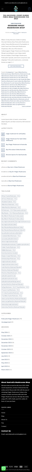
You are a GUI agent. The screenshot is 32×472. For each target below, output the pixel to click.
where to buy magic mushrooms (10, 304)
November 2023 (6, 346)
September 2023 (6, 352)
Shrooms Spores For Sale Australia (16, 154)
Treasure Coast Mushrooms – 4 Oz (10, 290)
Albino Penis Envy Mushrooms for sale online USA (13, 75)
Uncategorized (16, 23)
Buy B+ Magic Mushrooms (18, 171)
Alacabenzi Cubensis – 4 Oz (8, 201)
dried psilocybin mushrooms (9, 244)
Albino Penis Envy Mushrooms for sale (20, 74)
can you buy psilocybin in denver (10, 238)
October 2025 (5, 336)
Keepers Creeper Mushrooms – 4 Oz (11, 256)
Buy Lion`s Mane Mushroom (16, 167)
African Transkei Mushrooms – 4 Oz (11, 196)
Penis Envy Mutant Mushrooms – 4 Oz (11, 273)
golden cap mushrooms (23, 244)
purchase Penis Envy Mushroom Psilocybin (12, 284)
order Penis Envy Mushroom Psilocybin (11, 267)
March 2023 (5, 369)
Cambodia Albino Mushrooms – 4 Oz (11, 236)
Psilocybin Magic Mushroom (10, 318)
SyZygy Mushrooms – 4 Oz (8, 287)
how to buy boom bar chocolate (19, 97)
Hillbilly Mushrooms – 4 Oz (8, 250)
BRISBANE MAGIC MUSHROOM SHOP (16, 26)
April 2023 (4, 366)
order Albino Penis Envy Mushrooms (16, 99)
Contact (3, 426)
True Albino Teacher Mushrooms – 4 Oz (11, 295)
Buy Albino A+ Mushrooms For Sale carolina (12, 218)
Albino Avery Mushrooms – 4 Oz (10, 204)
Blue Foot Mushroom (19, 176)
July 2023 (4, 356)
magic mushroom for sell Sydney (16, 133)
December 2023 (6, 342)
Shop (2, 416)
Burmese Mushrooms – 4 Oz (20, 213)
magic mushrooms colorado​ (9, 261)
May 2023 (4, 363)
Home (3, 412)
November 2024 (6, 339)
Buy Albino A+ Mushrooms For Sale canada (12, 216)
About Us (4, 419)
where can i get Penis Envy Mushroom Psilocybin (14, 301)
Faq (2, 423)
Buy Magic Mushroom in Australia (16, 144)
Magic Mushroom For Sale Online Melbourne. (16, 139)
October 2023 (5, 349)
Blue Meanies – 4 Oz (7, 213)
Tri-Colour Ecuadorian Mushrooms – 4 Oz (12, 293)
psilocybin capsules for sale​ (8, 275)
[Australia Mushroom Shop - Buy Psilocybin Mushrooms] (16, 9)
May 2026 (4, 332)
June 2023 (4, 359)
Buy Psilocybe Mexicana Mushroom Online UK (13, 230)
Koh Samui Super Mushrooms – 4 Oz (10, 258)
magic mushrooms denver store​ (10, 264)
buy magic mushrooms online (9, 224)
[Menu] (2, 9)
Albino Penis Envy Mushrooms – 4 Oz (11, 207)
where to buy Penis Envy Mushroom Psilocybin (13, 307)
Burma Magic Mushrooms (16, 185)
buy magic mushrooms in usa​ (23, 221)
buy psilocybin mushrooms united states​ (12, 233)
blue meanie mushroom (20, 210)
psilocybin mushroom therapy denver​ (11, 281)
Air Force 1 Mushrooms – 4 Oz (9, 198)
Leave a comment (26, 106)
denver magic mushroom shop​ (9, 241)
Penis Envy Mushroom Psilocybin (10, 270)
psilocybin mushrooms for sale (9, 278)
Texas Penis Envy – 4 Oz (22, 287)
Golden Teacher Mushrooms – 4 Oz (10, 247)
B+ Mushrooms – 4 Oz (7, 210)
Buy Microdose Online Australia (15, 149)
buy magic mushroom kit (8, 221)
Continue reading (16, 66)
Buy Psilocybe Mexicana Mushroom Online (12, 227)
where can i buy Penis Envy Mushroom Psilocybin (14, 298)
